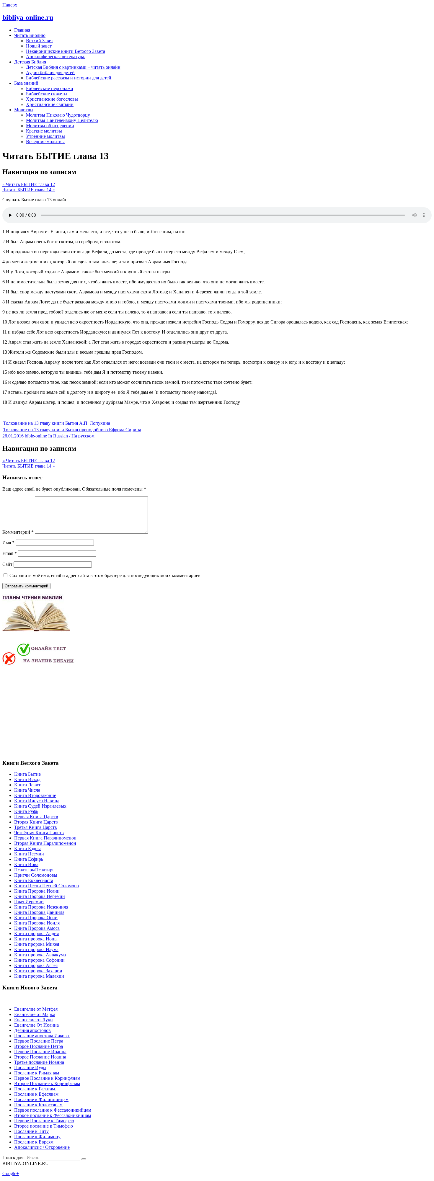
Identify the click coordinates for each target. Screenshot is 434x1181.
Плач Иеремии (29, 901)
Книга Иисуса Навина (36, 800)
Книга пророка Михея (36, 944)
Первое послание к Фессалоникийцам (52, 1110)
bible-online (36, 435)
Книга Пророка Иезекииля (41, 906)
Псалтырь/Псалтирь (34, 869)
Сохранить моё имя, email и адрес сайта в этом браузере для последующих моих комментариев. (105, 575)
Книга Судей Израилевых (40, 805)
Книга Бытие (27, 774)
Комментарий (18, 532)
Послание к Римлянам (36, 1072)
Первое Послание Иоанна (40, 1051)
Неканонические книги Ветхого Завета (65, 51)
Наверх (9, 4)
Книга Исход (27, 779)
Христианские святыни (50, 104)
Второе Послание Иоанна (40, 1056)
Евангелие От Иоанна (36, 1025)
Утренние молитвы (45, 136)
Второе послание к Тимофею (43, 1125)
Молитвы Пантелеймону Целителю (62, 120)
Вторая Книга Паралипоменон (45, 843)
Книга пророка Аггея (36, 965)
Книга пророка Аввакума (40, 954)
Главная (22, 29)
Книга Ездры (27, 848)
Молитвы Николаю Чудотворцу (58, 114)
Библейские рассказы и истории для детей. (69, 77)
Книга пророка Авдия (36, 933)
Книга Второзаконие (35, 795)
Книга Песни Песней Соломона (46, 885)
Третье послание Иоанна (39, 1062)
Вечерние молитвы (45, 141)
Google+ (10, 1173)
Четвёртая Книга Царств (39, 832)
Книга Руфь (26, 811)
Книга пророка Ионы (36, 938)
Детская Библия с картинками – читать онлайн (73, 67)
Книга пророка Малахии (39, 976)
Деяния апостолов (32, 1030)
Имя (8, 542)
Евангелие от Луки (33, 1019)
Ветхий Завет (39, 40)
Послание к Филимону (37, 1136)
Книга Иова (26, 864)
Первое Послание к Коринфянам (47, 1078)
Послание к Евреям (33, 1141)
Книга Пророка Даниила (39, 912)
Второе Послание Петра (38, 1046)
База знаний (26, 83)
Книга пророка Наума (36, 949)
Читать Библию (29, 35)
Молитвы (23, 109)
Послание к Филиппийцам (41, 1099)
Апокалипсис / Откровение (42, 1147)
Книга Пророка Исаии (37, 890)
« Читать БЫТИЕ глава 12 (28, 184)
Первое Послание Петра (38, 1040)
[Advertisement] (52, 711)
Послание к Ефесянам (36, 1094)
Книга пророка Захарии (38, 970)
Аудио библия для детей (50, 72)
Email (9, 553)
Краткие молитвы (44, 130)
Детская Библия (30, 61)
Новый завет (39, 45)
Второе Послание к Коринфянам (47, 1083)
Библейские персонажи (49, 88)
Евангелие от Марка (34, 1014)
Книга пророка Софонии (39, 960)
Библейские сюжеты (46, 93)
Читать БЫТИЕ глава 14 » (28, 189)
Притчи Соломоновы (35, 875)
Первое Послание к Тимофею (44, 1120)
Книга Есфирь (28, 859)
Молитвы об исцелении (50, 125)
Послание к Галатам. (35, 1088)
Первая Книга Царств (36, 816)
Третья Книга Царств (35, 827)
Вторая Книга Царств (36, 821)
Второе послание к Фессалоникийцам (52, 1115)
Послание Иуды (30, 1067)
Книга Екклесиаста (33, 880)
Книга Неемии (29, 853)
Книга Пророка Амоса (37, 928)
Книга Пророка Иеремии (39, 896)
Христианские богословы (52, 99)
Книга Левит (27, 784)
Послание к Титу (31, 1131)
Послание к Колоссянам (38, 1104)
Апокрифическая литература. (55, 56)
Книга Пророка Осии (36, 917)
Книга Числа (27, 790)
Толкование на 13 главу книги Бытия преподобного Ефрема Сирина (72, 429)
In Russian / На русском (71, 435)
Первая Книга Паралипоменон (45, 837)
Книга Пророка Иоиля (37, 922)
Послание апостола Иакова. (42, 1035)
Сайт (7, 564)
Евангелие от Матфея (36, 1009)
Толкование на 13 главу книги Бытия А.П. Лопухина (56, 423)
